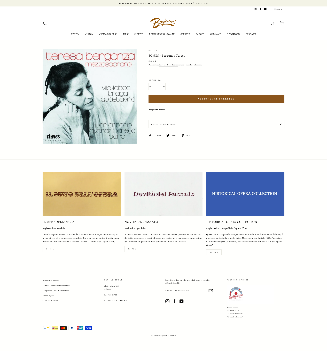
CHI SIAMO (215, 34)
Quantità (155, 80)
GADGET (200, 34)
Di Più (214, 252)
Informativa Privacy (51, 280)
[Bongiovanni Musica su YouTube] (182, 301)
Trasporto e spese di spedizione (56, 290)
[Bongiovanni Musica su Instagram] (167, 301)
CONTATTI (251, 34)
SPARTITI (139, 34)
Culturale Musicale (235, 313)
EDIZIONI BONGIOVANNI (162, 34)
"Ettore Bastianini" (235, 317)
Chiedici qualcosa (163, 124)
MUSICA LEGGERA (108, 34)
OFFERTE (185, 34)
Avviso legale (48, 295)
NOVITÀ (75, 34)
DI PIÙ (132, 249)
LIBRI (126, 34)
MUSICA (89, 34)
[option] (163, 3)
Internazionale (233, 310)
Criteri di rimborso (50, 300)
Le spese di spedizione (168, 65)
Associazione (232, 308)
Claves (153, 51)
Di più (50, 249)
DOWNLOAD (233, 34)
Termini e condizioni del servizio (56, 285)
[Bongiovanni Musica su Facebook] (174, 301)
